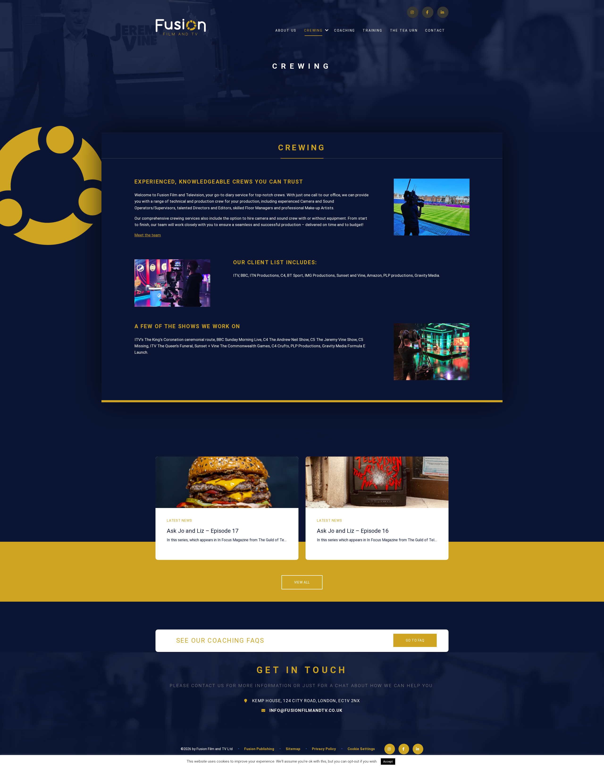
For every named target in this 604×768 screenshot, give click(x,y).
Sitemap (293, 749)
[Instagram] (412, 12)
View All (302, 582)
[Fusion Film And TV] (180, 27)
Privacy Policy (324, 749)
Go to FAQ (415, 640)
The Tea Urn (404, 30)
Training (372, 30)
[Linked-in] (443, 12)
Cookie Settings (361, 749)
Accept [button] (388, 761)
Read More (408, 761)
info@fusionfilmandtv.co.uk (305, 710)
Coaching (344, 30)
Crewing (313, 30)
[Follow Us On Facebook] (427, 12)
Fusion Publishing (259, 749)
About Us (286, 30)
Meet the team (147, 235)
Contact (435, 30)
